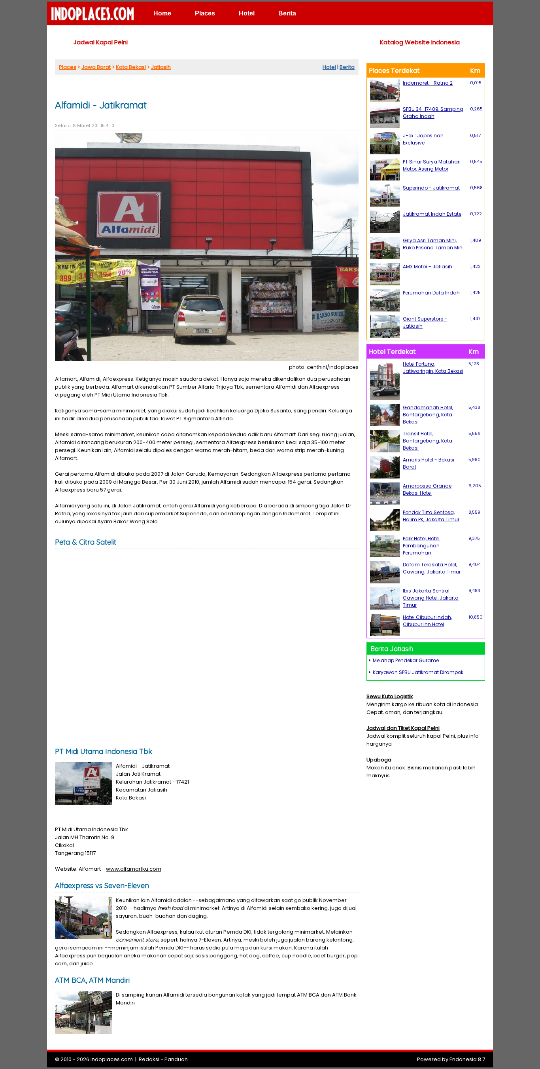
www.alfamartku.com (133, 869)
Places (205, 13)
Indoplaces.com (112, 1059)
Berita (287, 13)
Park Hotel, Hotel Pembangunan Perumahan (421, 545)
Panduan (176, 1059)
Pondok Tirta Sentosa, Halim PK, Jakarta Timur (431, 516)
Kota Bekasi (131, 67)
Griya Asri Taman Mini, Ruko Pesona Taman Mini (433, 244)
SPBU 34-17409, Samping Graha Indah (433, 113)
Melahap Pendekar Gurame (406, 660)
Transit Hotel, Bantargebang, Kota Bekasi (427, 440)
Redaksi (149, 1059)
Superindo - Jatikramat (431, 187)
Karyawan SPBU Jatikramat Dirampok (418, 672)
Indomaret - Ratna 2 (428, 83)
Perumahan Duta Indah (431, 292)
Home (162, 13)
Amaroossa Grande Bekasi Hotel (427, 489)
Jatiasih (161, 67)
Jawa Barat (96, 67)
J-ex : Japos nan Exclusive (423, 139)
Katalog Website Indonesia (420, 42)
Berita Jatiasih (392, 649)
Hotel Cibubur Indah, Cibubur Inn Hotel (427, 621)
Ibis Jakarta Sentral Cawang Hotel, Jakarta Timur (431, 597)
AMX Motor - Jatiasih (427, 266)
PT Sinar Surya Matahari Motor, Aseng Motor (432, 165)
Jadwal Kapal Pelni (101, 42)
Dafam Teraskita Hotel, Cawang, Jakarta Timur (432, 568)
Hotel (247, 13)
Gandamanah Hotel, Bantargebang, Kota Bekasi (428, 414)
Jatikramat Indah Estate (432, 214)
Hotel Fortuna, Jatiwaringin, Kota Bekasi (433, 367)
